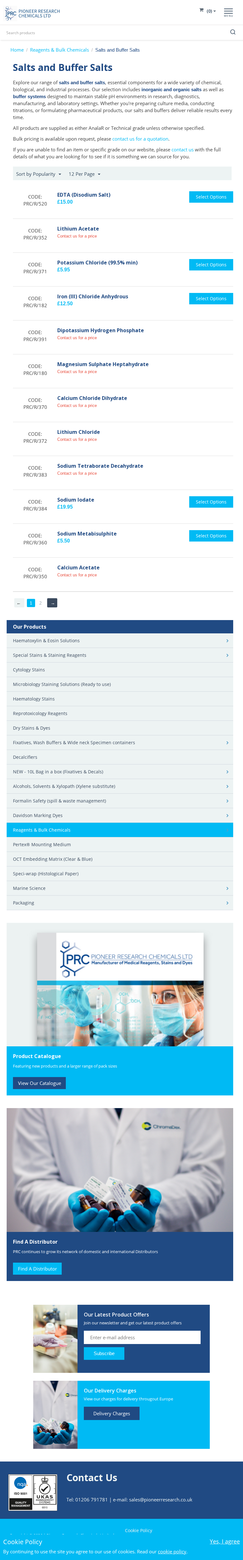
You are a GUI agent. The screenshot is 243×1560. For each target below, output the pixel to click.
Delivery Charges (111, 1413)
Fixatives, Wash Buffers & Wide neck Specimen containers (74, 742)
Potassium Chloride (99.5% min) (97, 262)
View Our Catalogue (39, 1083)
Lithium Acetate (78, 228)
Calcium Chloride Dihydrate (92, 398)
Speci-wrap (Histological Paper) (45, 874)
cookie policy (172, 1551)
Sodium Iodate (75, 499)
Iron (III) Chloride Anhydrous (92, 296)
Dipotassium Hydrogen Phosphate (100, 330)
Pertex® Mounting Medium (42, 844)
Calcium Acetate (78, 567)
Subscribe (104, 1353)
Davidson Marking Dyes (38, 815)
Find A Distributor (37, 1268)
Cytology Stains (29, 670)
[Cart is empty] (208, 11)
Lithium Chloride (78, 431)
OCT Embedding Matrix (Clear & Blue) (52, 859)
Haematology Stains (34, 699)
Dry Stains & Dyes (31, 728)
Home (17, 50)
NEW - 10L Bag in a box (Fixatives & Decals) (58, 772)
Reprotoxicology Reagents (40, 713)
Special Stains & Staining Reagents (49, 655)
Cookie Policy (138, 1530)
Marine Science (29, 888)
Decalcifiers (25, 757)
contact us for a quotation (140, 139)
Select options (211, 197)
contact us (182, 149)
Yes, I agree (225, 1541)
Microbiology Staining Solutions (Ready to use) (62, 684)
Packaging (23, 903)
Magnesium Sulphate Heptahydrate (103, 364)
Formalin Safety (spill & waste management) (59, 801)
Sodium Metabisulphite (87, 533)
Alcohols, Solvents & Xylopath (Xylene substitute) (64, 786)
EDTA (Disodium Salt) (83, 194)
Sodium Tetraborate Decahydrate (100, 465)
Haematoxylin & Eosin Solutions (46, 640)
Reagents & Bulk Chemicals (59, 50)
